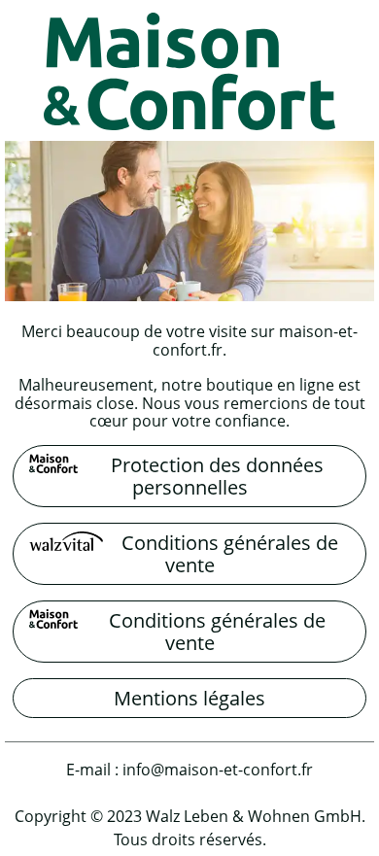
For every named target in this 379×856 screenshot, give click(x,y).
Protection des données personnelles (217, 476)
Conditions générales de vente (229, 554)
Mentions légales (189, 698)
